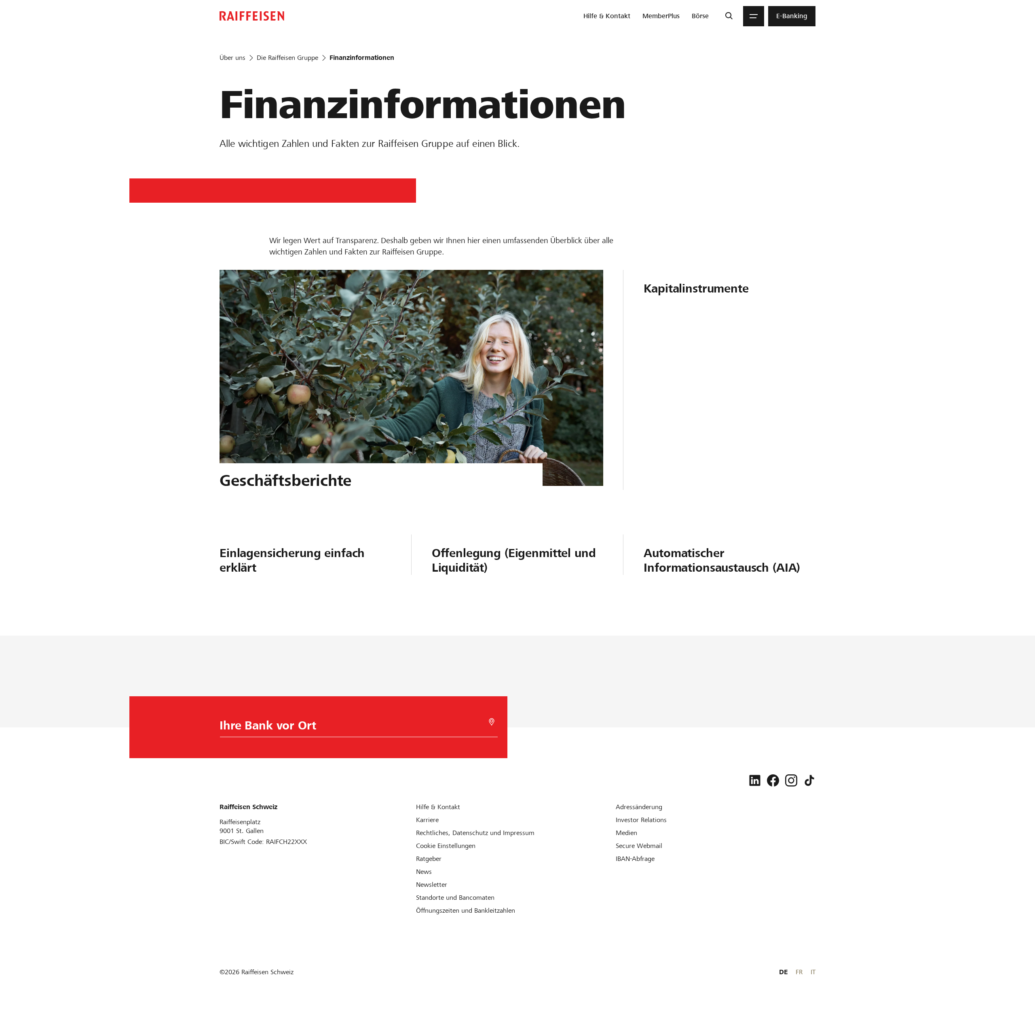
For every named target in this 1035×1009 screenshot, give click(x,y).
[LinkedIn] (755, 780)
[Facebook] (773, 780)
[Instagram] (791, 780)
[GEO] (491, 722)
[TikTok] (809, 780)
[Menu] (753, 16)
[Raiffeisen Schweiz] (251, 16)
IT (813, 972)
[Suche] (728, 16)
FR (799, 972)
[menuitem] (607, 16)
